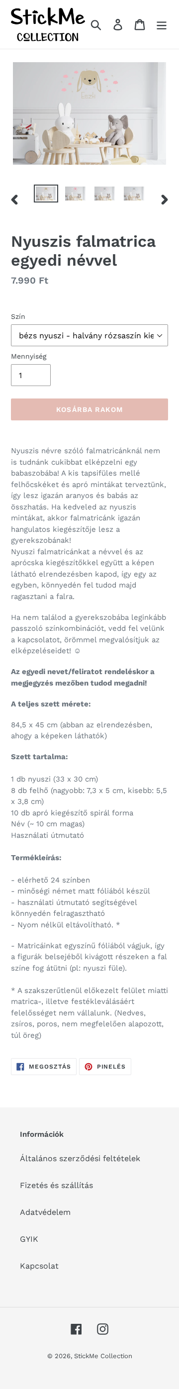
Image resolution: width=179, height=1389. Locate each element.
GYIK (29, 1239)
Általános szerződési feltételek (80, 1158)
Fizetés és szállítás (56, 1185)
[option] (46, 195)
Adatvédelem (45, 1212)
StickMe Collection (103, 1356)
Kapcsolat (39, 1266)
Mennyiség (28, 356)
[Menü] (162, 24)
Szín (18, 316)
